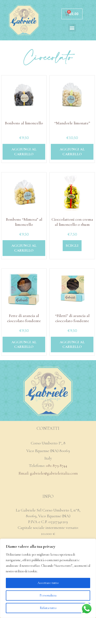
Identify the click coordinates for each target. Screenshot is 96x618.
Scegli (72, 245)
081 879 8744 (56, 465)
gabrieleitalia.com (62, 473)
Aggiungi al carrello (23, 151)
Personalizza (48, 595)
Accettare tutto (48, 583)
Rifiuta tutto (48, 608)
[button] (72, 28)
